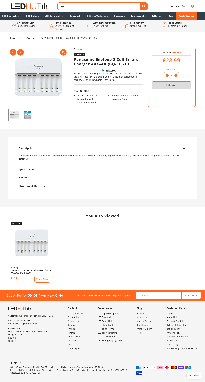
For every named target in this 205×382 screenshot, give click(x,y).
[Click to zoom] (63, 52)
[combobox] (102, 6)
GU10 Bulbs (73, 317)
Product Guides (144, 328)
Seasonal (75, 16)
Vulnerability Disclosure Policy (182, 348)
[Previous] (13, 52)
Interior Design (144, 321)
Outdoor (118, 16)
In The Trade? (173, 340)
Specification (28, 169)
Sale (171, 16)
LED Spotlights (10, 16)
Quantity (171, 69)
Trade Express (186, 16)
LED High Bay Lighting (109, 313)
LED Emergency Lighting (110, 340)
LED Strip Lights (54, 16)
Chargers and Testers (28, 38)
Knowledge (142, 325)
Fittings (71, 328)
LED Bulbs (31, 16)
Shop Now (42, 279)
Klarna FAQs (173, 344)
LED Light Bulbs (75, 313)
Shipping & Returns (32, 186)
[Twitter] (15, 363)
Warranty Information (177, 336)
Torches (71, 332)
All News (141, 313)
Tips (139, 332)
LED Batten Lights (106, 336)
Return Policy (173, 328)
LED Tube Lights (106, 328)
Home (12, 38)
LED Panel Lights (106, 321)
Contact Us (172, 313)
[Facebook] (11, 363)
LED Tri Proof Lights (107, 332)
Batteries (156, 16)
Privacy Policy (173, 332)
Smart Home (73, 336)
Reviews (24, 177)
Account (175, 6)
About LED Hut (174, 317)
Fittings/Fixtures (96, 16)
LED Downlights (105, 317)
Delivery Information (177, 325)
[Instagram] (20, 363)
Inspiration (142, 317)
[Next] (20, 52)
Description (27, 148)
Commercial (137, 16)
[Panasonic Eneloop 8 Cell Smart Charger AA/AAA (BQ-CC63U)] (32, 243)
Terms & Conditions (176, 321)
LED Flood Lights (106, 325)
